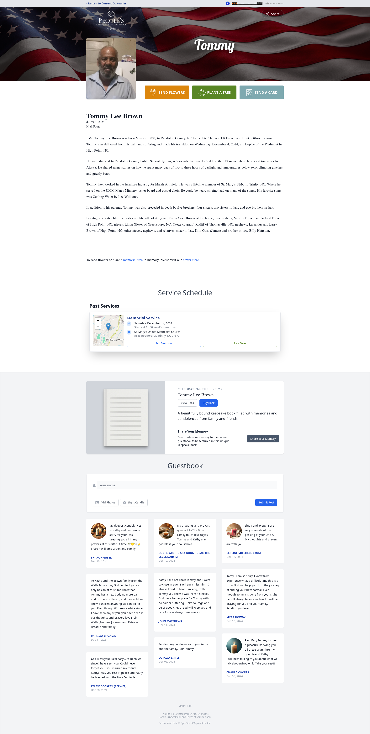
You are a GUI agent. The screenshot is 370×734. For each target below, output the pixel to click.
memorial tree (133, 259)
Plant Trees (240, 343)
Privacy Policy (174, 717)
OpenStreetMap (189, 723)
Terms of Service (195, 717)
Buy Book (208, 403)
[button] (108, 327)
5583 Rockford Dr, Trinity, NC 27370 (156, 335)
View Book (187, 403)
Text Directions (164, 343)
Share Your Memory (263, 438)
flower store (191, 259)
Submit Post (266, 502)
